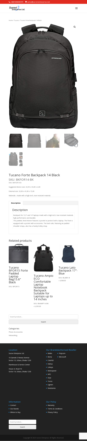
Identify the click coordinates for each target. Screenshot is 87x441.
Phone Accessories (16, 332)
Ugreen (50, 385)
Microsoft (62, 357)
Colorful (50, 360)
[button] (75, 27)
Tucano (16, 20)
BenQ (50, 357)
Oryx (49, 378)
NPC (49, 374)
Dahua (50, 364)
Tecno (50, 381)
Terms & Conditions (55, 409)
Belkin (50, 353)
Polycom (62, 353)
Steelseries (52, 388)
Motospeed (52, 371)
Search (43, 322)
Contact (13, 405)
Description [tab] (16, 203)
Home (11, 20)
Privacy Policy (53, 412)
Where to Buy (15, 412)
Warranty (51, 405)
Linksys (50, 367)
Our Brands (14, 409)
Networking (13, 335)
